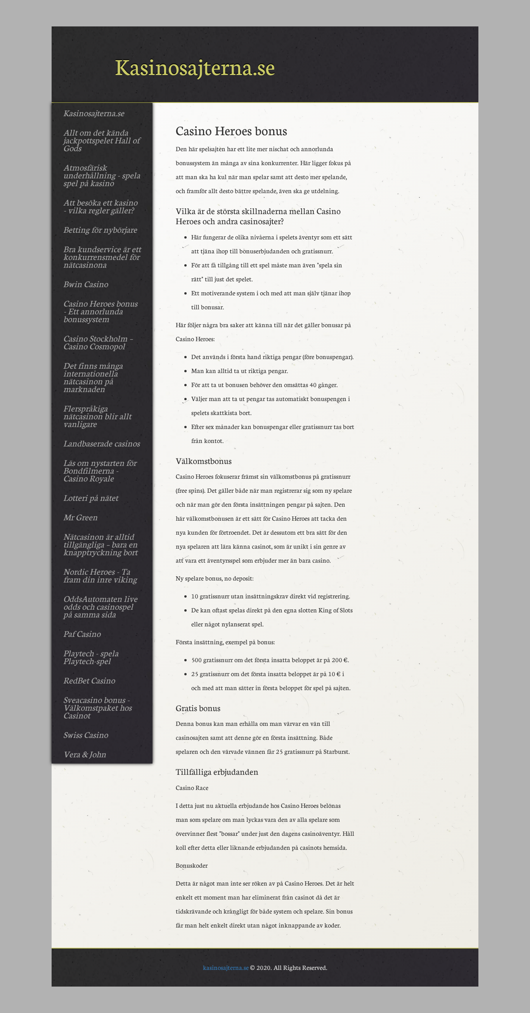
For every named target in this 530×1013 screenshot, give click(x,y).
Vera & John (84, 753)
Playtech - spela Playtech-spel (90, 656)
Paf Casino (81, 633)
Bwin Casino (85, 283)
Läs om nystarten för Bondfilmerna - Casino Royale (99, 470)
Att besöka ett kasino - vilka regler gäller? (100, 206)
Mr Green (80, 516)
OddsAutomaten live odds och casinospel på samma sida (100, 606)
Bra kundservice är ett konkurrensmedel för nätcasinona (102, 256)
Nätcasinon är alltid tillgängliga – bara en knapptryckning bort (100, 544)
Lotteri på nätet (90, 497)
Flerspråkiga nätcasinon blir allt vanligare (97, 416)
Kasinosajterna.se (93, 112)
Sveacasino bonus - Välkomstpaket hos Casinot (97, 707)
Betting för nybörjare (100, 229)
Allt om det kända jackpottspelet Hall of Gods (101, 140)
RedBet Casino (89, 680)
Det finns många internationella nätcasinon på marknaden (93, 377)
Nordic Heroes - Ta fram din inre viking (100, 575)
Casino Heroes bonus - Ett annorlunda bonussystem (100, 311)
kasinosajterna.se (226, 967)
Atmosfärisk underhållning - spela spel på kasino (101, 175)
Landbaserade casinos (101, 443)
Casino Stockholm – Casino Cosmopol (98, 342)
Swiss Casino (85, 734)
